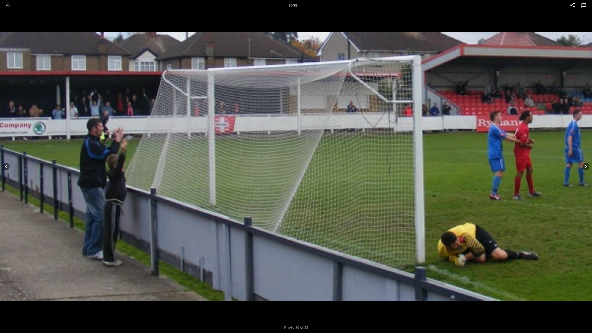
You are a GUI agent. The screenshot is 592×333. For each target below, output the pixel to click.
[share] (572, 5)
